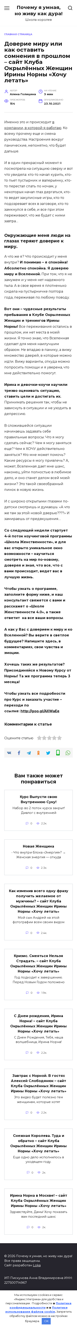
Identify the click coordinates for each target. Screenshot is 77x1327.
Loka (37, 1265)
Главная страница (18, 34)
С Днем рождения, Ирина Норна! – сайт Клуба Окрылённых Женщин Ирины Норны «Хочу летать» (38, 1023)
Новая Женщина (38, 846)
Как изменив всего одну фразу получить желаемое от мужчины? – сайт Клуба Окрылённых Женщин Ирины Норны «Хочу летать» (38, 901)
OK (46, 1321)
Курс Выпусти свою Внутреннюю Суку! (38, 799)
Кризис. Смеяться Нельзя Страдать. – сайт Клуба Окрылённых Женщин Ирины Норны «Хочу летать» (38, 963)
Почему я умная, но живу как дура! (38, 10)
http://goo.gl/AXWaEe (40, 711)
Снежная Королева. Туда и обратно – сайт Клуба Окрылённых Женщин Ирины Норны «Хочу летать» (38, 1143)
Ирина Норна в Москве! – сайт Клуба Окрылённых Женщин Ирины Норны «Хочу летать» (38, 1200)
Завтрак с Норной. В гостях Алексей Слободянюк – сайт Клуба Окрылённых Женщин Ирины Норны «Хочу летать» (38, 1083)
